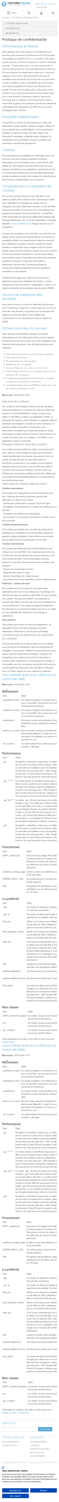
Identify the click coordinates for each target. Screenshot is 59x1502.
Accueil (5, 18)
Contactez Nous (9, 1445)
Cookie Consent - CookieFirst (15, 1412)
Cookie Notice (8, 1041)
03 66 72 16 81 (46, 4)
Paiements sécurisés (39, 1449)
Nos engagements (38, 1442)
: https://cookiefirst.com (20, 223)
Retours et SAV (37, 1453)
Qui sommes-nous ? (10, 1442)
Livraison (34, 1445)
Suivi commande (37, 1456)
